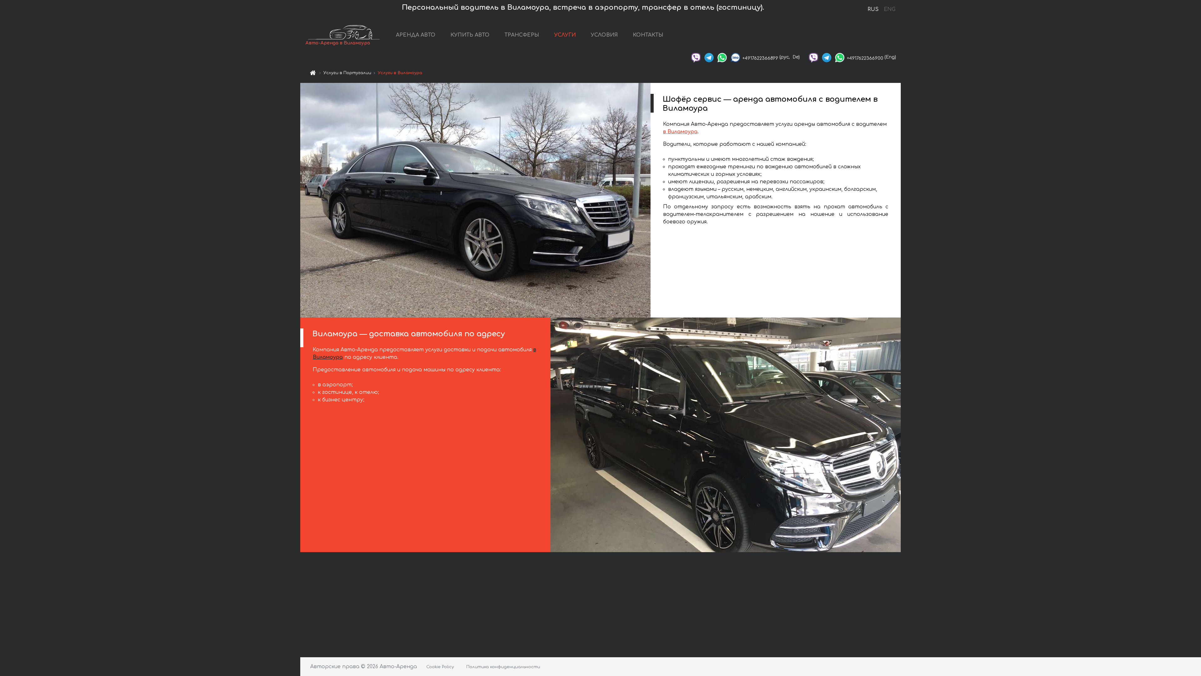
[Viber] (696, 57)
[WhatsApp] (722, 57)
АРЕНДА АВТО (415, 35)
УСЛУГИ (565, 35)
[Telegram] (709, 57)
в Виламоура (680, 132)
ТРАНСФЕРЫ (521, 35)
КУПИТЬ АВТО (469, 35)
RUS (873, 9)
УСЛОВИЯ (604, 35)
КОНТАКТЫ (648, 35)
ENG (889, 9)
